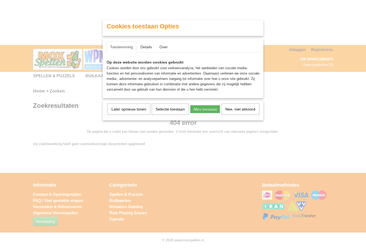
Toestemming (121, 47)
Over (163, 47)
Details (146, 47)
